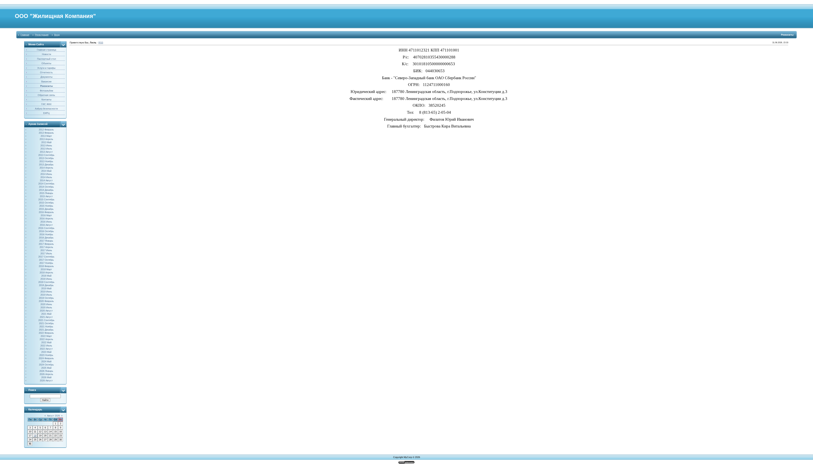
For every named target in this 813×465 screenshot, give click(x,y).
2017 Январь (46, 240)
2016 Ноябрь (46, 234)
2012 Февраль (46, 129)
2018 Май (46, 275)
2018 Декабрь (46, 285)
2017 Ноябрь (46, 263)
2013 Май (46, 142)
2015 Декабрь (46, 209)
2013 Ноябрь (46, 161)
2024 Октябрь (46, 364)
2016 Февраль (46, 212)
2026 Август (46, 380)
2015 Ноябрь (46, 206)
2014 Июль (46, 177)
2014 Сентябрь (46, 183)
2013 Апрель (46, 139)
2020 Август (46, 310)
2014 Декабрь (46, 190)
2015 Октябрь (46, 202)
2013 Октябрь (46, 158)
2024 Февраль (46, 358)
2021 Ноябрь (46, 326)
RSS (100, 42)
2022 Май (46, 342)
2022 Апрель (46, 339)
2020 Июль (46, 307)
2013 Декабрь (46, 164)
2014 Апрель (46, 167)
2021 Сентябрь (46, 320)
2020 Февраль (46, 301)
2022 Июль (46, 345)
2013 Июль (46, 148)
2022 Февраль (46, 333)
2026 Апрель (46, 374)
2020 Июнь (46, 304)
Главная (25, 34)
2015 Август (46, 196)
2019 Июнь (46, 291)
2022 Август (46, 348)
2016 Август (46, 225)
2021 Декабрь (46, 329)
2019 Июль (46, 294)
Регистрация (41, 34)
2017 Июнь (46, 250)
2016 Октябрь (46, 231)
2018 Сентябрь (46, 282)
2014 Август (46, 180)
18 (35, 435)
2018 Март (46, 269)
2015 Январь (46, 193)
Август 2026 (53, 415)
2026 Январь (46, 371)
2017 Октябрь (46, 260)
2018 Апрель (46, 272)
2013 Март (46, 136)
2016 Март (46, 215)
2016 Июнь (46, 221)
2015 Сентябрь (46, 199)
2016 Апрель (46, 218)
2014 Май (46, 171)
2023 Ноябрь (46, 355)
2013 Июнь (46, 145)
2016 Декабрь (46, 237)
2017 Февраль (46, 244)
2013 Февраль (46, 132)
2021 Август (46, 317)
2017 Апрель (46, 247)
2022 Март (46, 336)
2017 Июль (46, 253)
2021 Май (46, 314)
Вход (56, 34)
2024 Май (46, 361)
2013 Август (46, 152)
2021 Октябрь (46, 323)
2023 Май (46, 352)
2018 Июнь (46, 279)
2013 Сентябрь (46, 155)
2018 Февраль (46, 266)
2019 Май (46, 288)
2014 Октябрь (46, 186)
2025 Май (46, 368)
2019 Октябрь (46, 298)
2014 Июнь (46, 174)
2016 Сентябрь (46, 228)
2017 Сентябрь (46, 256)
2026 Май (46, 377)
